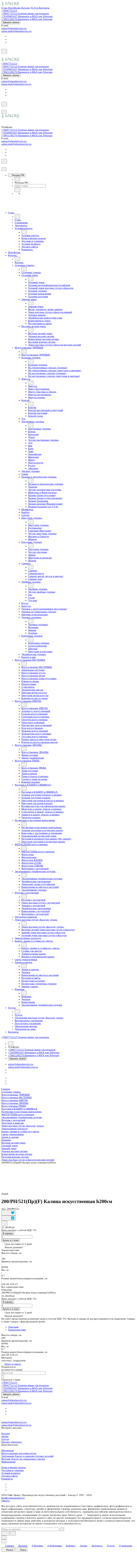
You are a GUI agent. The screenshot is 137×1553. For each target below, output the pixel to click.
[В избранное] (8, 1213)
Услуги (5, 1439)
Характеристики (17, 1329)
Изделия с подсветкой (13, 1120)
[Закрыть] (3, 169)
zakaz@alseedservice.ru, (14, 28)
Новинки (6, 1140)
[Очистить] (62, 1529)
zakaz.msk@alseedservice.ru (16, 31)
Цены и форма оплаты (13, 1467)
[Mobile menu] (4, 112)
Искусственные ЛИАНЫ (14, 1103)
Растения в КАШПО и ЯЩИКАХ (19, 1108)
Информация (8, 1461)
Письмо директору (11, 1442)
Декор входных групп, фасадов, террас (22, 1125)
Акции (4, 1436)
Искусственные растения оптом (18, 1453)
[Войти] (2, 55)
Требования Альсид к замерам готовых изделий (27, 1456)
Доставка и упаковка (12, 1470)
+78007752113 (9, 10)
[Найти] (13, 1533)
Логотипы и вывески (12, 1123)
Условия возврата (10, 1473)
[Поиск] (4, 51)
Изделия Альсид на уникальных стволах (23, 1459)
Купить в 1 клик (11, 1240)
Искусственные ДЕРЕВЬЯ (15, 1094)
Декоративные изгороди (14, 1128)
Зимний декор (9, 1148)
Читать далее (75, 1515)
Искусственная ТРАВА (13, 1106)
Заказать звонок (11, 22)
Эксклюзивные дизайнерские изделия (21, 1117)
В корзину (8, 1233)
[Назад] (17, 179)
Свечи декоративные (12, 1134)
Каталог (5, 1433)
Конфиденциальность (13, 1498)
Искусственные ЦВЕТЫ (14, 1100)
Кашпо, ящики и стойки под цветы (20, 1131)
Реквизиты (7, 1478)
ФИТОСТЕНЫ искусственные (17, 1114)
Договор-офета (9, 1476)
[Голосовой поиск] (5, 1533)
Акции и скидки (10, 1137)
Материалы (7, 1450)
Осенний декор (9, 1145)
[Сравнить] (8, 1218)
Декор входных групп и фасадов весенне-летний (27, 1159)
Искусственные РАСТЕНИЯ (16, 1097)
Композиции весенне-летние (16, 1154)
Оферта (5, 1500)
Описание (13, 1327)
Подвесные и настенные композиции (21, 1111)
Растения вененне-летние (15, 1157)
